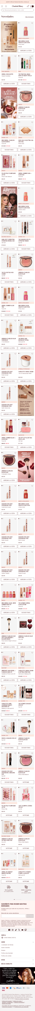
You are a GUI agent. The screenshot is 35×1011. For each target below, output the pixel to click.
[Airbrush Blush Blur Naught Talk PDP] (9, 217)
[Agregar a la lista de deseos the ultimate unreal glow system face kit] (32, 585)
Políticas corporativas (19, 1002)
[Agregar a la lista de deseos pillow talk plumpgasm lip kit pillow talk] (15, 788)
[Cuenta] (28, 6)
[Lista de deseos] (6, 6)
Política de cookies (6, 956)
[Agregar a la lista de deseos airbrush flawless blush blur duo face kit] (32, 720)
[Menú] (2, 6)
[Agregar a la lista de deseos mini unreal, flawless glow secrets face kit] (15, 122)
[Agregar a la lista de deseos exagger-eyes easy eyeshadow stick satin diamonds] (15, 387)
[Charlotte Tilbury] (17, 6)
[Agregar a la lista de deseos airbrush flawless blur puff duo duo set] (32, 618)
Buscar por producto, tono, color (14, 10)
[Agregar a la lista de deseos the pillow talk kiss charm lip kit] (15, 254)
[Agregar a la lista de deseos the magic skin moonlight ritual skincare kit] (32, 320)
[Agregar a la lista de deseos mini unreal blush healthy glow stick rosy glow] (32, 23)
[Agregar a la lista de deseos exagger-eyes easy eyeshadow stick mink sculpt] (32, 519)
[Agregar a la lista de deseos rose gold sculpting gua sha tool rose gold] (32, 122)
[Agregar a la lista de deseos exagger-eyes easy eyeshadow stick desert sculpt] (32, 552)
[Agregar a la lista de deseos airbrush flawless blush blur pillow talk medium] (32, 753)
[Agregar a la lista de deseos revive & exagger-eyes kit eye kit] (15, 720)
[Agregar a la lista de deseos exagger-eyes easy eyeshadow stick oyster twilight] (15, 552)
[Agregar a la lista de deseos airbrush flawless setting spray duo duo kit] (15, 821)
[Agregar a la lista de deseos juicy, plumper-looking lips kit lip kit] (32, 788)
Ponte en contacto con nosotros (22, 998)
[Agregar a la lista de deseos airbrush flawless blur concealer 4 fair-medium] (15, 320)
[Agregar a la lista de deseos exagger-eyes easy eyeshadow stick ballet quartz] (15, 519)
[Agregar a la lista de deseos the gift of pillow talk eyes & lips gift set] (32, 420)
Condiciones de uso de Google (21, 1006)
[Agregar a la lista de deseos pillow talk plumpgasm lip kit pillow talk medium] (15, 155)
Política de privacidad (7, 953)
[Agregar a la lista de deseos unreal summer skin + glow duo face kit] (32, 155)
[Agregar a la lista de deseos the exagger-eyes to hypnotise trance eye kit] (32, 221)
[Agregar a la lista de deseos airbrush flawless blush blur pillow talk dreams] (32, 821)
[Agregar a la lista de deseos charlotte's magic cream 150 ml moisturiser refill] (32, 353)
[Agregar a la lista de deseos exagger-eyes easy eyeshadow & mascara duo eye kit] (15, 753)
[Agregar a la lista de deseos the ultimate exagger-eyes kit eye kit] (32, 686)
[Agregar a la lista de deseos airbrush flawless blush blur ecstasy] (32, 254)
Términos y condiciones (7, 1002)
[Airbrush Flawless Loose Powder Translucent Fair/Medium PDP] (9, 118)
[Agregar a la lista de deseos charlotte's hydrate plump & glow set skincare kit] (32, 854)
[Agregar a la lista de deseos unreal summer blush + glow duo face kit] (15, 420)
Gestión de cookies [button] (6, 1003)
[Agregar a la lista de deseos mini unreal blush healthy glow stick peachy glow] (32, 188)
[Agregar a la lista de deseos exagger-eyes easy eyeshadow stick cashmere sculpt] (15, 486)
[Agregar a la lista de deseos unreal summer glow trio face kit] (15, 287)
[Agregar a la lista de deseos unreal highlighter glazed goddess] (15, 56)
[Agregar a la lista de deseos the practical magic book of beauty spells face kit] (32, 56)
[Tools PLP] (26, 481)
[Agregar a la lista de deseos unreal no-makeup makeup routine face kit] (15, 854)
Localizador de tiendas (7, 944)
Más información (29, 17)
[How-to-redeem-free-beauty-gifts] (9, 52)
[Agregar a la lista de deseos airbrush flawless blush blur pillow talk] (32, 89)
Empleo (3, 950)
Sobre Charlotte (5, 947)
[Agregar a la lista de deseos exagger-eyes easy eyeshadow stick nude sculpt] (15, 353)
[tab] (18, 22)
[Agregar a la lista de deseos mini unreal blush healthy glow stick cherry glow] (32, 486)
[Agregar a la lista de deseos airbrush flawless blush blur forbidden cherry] (15, 453)
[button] (3, 10)
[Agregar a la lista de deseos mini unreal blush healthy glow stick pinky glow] (32, 287)
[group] (9, 891)
